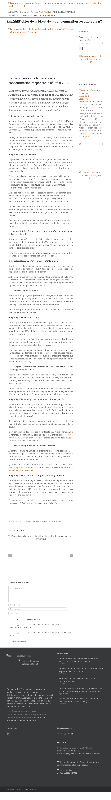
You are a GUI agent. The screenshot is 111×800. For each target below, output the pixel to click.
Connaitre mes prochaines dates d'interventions (26, 719)
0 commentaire (56, 521)
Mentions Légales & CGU (30, 789)
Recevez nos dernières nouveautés (89, 39)
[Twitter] (61, 733)
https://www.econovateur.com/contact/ (81, 753)
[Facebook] (58, 733)
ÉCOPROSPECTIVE (45, 521)
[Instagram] (65, 733)
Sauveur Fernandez (16, 521)
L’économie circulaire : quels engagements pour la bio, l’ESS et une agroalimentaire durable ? (80, 690)
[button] (55, 15)
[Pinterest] (68, 733)
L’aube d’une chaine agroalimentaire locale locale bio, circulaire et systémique (78, 660)
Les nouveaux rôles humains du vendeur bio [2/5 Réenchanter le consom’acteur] (81, 700)
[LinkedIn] (72, 733)
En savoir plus (24, 706)
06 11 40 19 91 (72, 750)
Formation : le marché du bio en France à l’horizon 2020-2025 (77, 680)
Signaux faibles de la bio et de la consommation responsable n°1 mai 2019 (81, 670)
